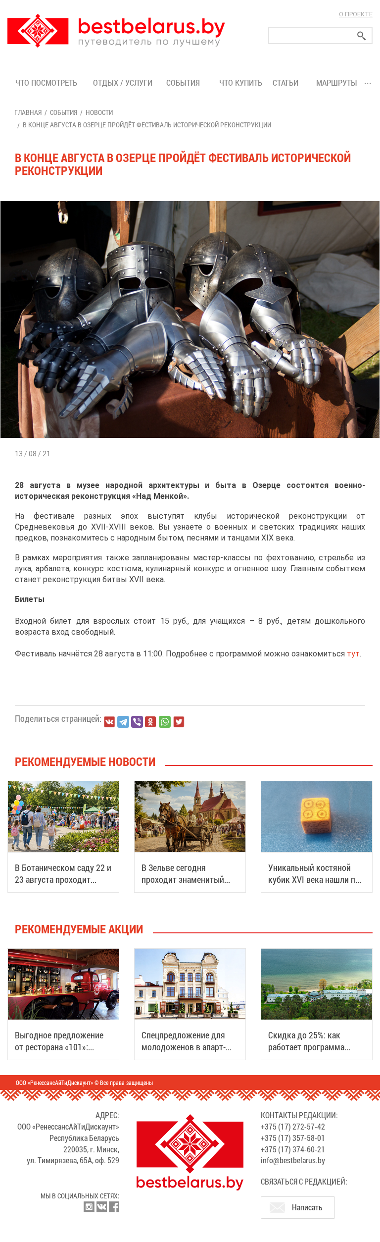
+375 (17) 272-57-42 (293, 1126)
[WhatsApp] (165, 722)
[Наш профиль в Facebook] (113, 1206)
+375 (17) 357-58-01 (293, 1138)
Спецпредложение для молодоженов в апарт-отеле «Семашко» (184, 1047)
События (185, 82)
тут (353, 653)
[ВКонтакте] (109, 722)
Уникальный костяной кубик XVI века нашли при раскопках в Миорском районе (316, 885)
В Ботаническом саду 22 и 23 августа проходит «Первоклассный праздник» (63, 885)
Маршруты (336, 82)
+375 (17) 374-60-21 (293, 1149)
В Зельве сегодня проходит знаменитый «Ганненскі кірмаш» (183, 879)
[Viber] (137, 722)
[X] (179, 722)
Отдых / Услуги (122, 82)
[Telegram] (123, 722)
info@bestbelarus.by (293, 1160)
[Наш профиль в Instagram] (89, 1206)
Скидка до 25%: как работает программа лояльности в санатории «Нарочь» (313, 1053)
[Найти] (361, 36)
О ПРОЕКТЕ (356, 14)
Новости (99, 112)
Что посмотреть (46, 82)
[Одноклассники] (151, 722)
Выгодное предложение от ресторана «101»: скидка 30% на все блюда (62, 1047)
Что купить (240, 82)
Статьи (287, 82)
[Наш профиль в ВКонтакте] (101, 1206)
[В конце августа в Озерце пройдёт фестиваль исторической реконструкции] (190, 201)
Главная (28, 112)
